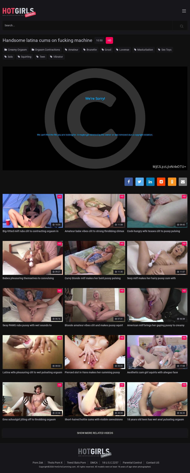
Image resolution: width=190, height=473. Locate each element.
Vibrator (58, 56)
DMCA (94, 462)
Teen (42, 56)
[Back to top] (180, 462)
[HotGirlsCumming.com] (19, 12)
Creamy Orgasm (17, 49)
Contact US (152, 462)
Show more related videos (95, 432)
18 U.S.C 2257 (110, 462)
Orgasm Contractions (47, 49)
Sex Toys (166, 49)
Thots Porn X (55, 462)
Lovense (124, 49)
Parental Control (132, 462)
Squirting (25, 56)
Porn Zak (38, 462)
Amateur (73, 49)
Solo (10, 56)
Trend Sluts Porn (76, 462)
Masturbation (145, 49)
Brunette (91, 49)
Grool (107, 49)
